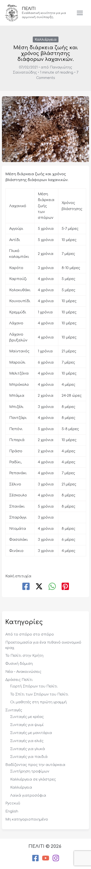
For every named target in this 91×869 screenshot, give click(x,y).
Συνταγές (13, 710)
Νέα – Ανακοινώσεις (23, 672)
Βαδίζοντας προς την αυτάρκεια (35, 765)
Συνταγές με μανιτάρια (31, 733)
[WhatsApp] (52, 587)
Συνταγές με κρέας (27, 717)
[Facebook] (26, 587)
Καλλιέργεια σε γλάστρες (33, 779)
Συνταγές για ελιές (26, 741)
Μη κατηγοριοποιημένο (26, 819)
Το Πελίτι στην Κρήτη (24, 655)
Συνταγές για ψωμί (27, 725)
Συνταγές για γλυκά (27, 749)
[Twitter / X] (39, 587)
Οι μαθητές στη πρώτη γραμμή (38, 702)
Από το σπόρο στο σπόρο (29, 634)
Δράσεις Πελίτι (19, 680)
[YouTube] (45, 858)
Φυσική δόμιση (19, 664)
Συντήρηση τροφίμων (29, 771)
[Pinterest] (65, 587)
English (11, 811)
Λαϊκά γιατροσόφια (28, 795)
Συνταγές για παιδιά (29, 757)
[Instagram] (55, 858)
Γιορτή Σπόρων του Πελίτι (34, 686)
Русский (12, 803)
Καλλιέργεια (46, 39)
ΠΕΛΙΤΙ (29, 9)
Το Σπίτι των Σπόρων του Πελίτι (39, 694)
